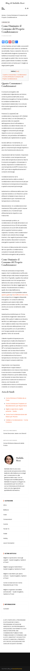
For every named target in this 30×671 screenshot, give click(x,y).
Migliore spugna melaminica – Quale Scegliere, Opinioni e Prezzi (14, 568)
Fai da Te (6, 529)
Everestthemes (17, 669)
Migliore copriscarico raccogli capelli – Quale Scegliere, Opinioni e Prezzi (14, 560)
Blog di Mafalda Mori (15, 3)
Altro (5, 505)
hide (17, 71)
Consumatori (6, 22)
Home (4, 15)
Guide (5, 534)
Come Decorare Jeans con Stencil (14, 433)
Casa (5, 515)
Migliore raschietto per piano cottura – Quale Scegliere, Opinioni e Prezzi (14, 576)
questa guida (6, 295)
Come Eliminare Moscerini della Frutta (13, 444)
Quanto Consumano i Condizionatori (14, 75)
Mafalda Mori (7, 35)
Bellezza (6, 510)
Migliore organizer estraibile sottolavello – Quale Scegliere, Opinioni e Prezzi (13, 592)
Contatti (6, 609)
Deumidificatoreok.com (20, 295)
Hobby (5, 538)
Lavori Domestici (8, 543)
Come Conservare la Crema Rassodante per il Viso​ (12, 584)
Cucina (5, 524)
